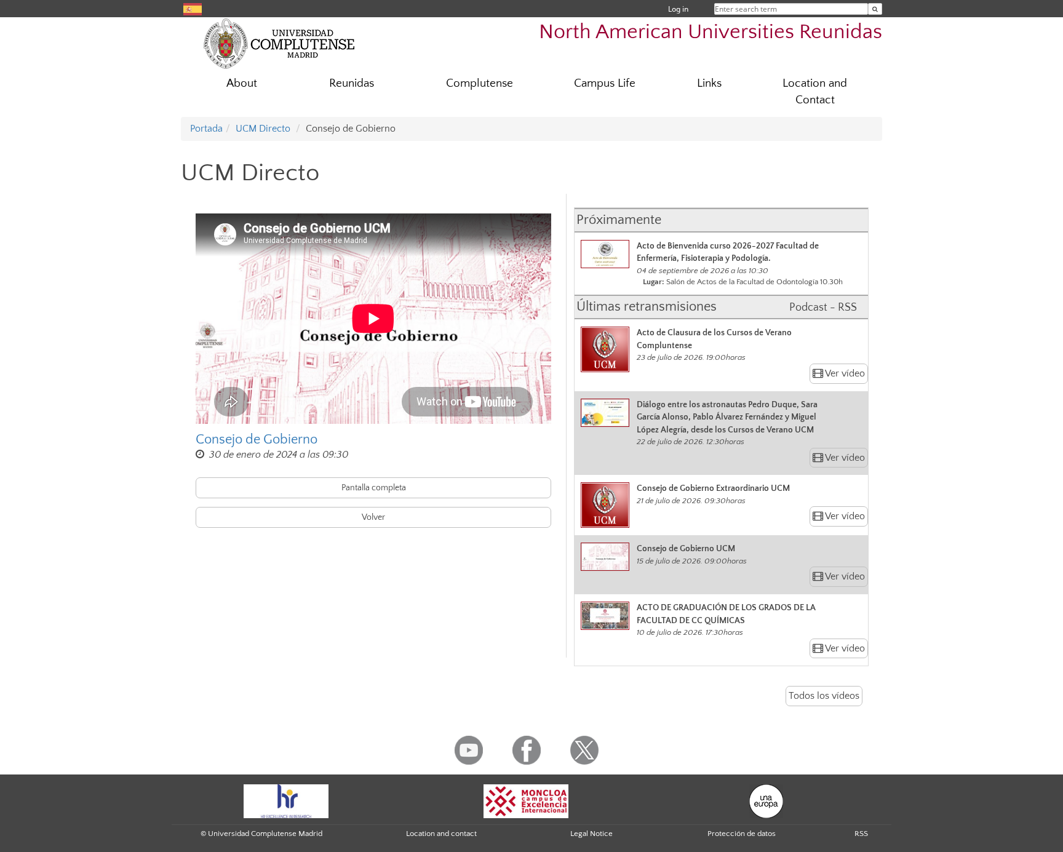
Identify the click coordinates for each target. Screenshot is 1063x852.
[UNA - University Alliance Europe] (766, 800)
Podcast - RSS (823, 307)
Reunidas (351, 83)
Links (709, 83)
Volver (373, 517)
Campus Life (604, 83)
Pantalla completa (373, 488)
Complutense (479, 83)
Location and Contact (814, 91)
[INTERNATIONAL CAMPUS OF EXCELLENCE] (526, 800)
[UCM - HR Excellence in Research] (286, 800)
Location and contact (441, 833)
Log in (678, 9)
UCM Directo (263, 128)
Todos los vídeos (824, 695)
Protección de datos (741, 833)
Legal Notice (591, 833)
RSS (861, 833)
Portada (206, 128)
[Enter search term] (875, 9)
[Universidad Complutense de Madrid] (279, 43)
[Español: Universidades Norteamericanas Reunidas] (192, 8)
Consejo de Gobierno (256, 439)
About (241, 83)
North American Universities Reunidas (710, 32)
